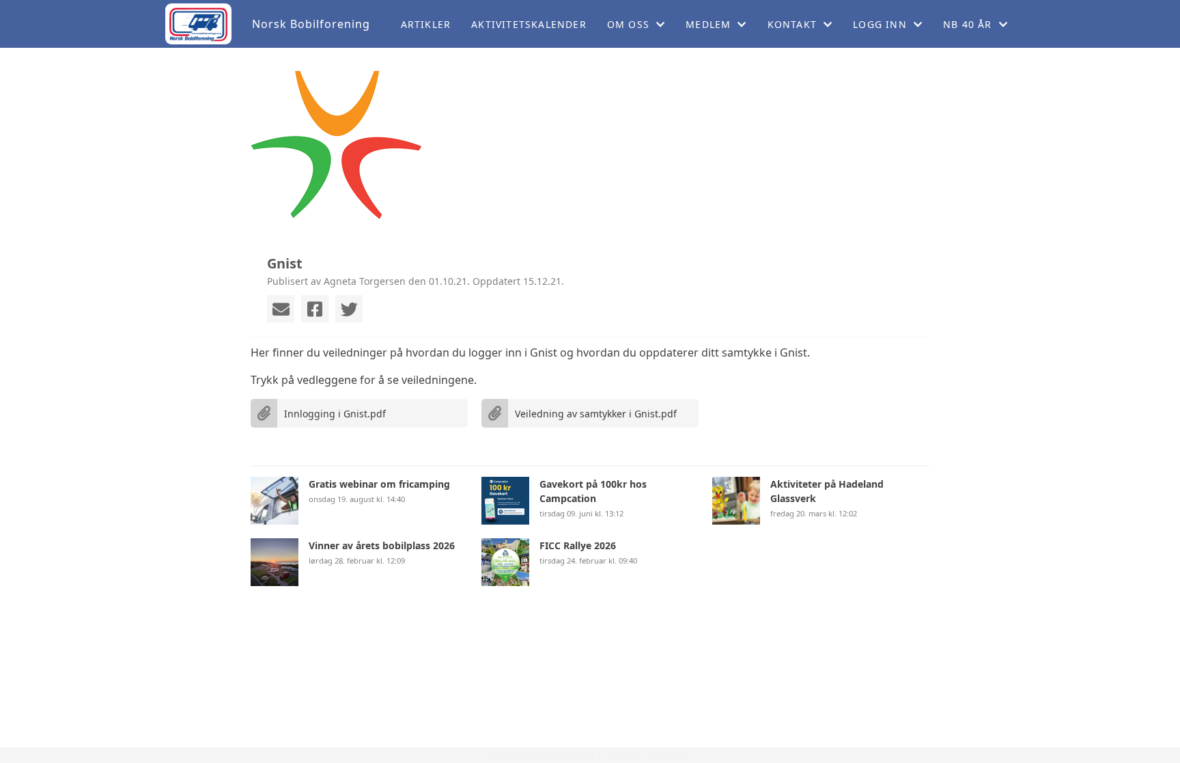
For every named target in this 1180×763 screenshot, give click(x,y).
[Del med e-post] (280, 308)
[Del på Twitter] (349, 308)
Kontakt (792, 24)
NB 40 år (967, 24)
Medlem (708, 24)
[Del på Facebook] (314, 308)
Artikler (426, 24)
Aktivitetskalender (529, 24)
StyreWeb (668, 755)
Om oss (628, 24)
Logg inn (880, 24)
